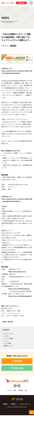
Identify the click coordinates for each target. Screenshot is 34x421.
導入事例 (20, 390)
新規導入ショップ (8, 346)
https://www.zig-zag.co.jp (16, 271)
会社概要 (5, 404)
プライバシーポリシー (24, 404)
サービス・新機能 (8, 338)
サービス (9, 390)
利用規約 (13, 404)
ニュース (6, 341)
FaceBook (15, 385)
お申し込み (21, 3)
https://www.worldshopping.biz (18, 289)
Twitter (18, 385)
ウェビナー (7, 336)
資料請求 (18, 361)
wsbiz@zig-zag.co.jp (13, 313)
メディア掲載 (7, 343)
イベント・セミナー (9, 334)
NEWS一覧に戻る (8, 322)
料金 (15, 390)
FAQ (26, 390)
